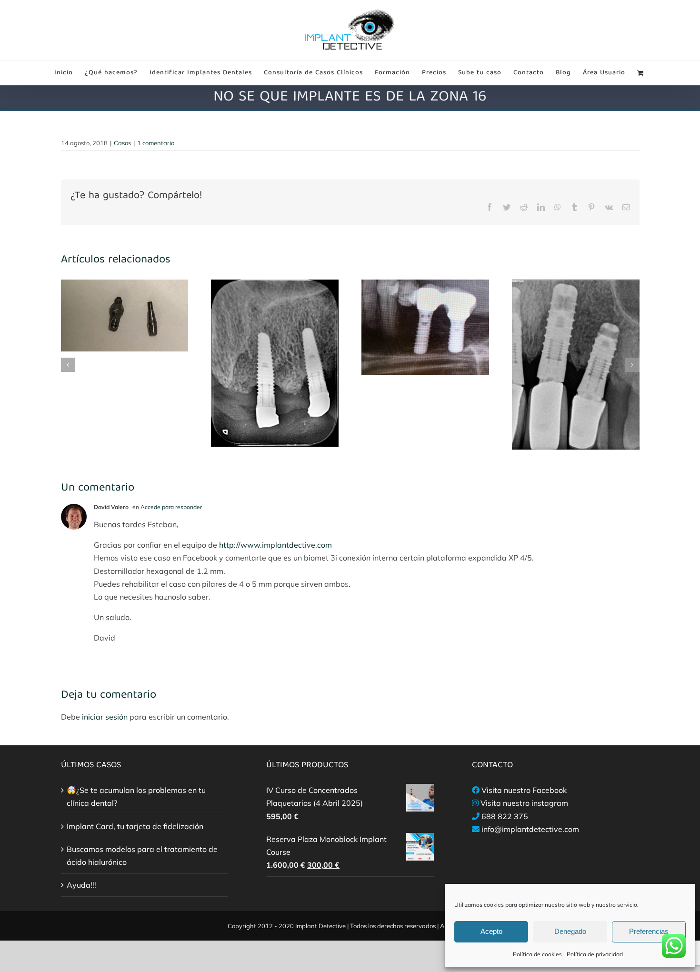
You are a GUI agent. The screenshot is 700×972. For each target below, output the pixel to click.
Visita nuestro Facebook (524, 790)
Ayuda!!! (81, 885)
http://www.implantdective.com (275, 545)
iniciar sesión (106, 716)
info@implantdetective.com (530, 829)
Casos (122, 143)
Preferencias (649, 931)
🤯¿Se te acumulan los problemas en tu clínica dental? (136, 796)
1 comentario (155, 143)
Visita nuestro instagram (524, 803)
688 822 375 (504, 816)
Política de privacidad (595, 954)
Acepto (491, 931)
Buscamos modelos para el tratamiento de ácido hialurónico (142, 855)
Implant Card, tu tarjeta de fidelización (135, 826)
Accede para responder (171, 507)
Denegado (570, 931)
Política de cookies (537, 954)
